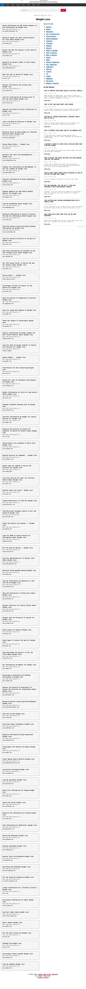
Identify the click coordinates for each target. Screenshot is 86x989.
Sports (33, 4)
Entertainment (52, 39)
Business (49, 32)
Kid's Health (51, 53)
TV (47, 74)
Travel (48, 71)
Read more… (47, 100)
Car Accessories (52, 34)
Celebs (7, 4)
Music (48, 57)
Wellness (49, 81)
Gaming (48, 46)
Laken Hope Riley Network (48, 974)
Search (63, 10)
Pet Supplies (51, 64)
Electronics (51, 36)
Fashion (49, 41)
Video (48, 76)
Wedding (49, 79)
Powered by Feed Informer (81, 226)
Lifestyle (18, 4)
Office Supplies (52, 62)
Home (2, 4)
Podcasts (49, 67)
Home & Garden (52, 50)
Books (48, 29)
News (23, 4)
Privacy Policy (43, 977)
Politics (28, 4)
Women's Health (52, 83)
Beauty (48, 27)
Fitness (49, 43)
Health (12, 4)
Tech (38, 4)
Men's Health (51, 55)
